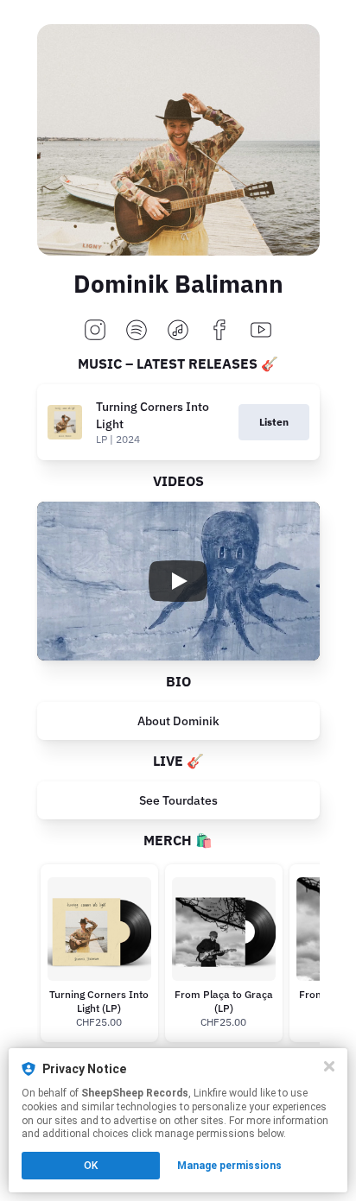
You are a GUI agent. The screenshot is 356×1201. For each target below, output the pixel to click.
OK (91, 1166)
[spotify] (136, 331)
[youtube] (261, 331)
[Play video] (178, 581)
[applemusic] (178, 331)
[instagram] (95, 331)
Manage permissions (229, 1166)
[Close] (329, 1066)
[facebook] (219, 331)
